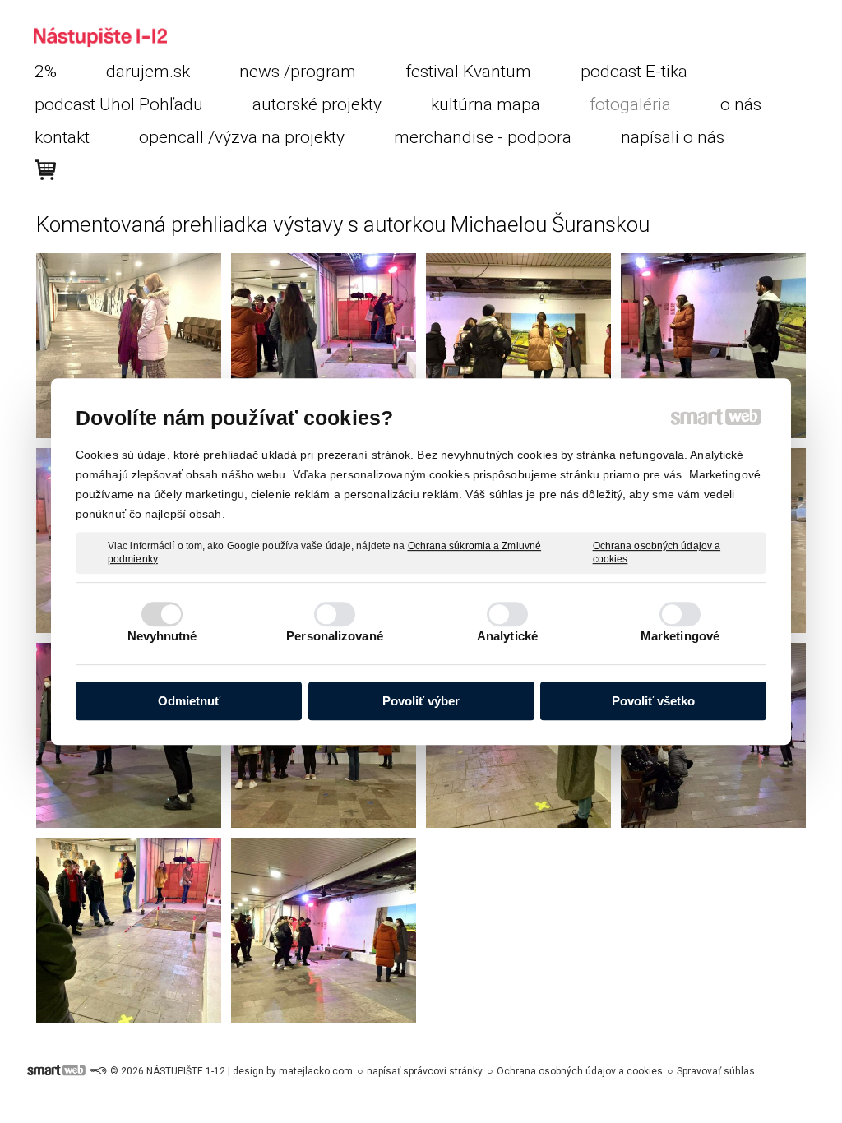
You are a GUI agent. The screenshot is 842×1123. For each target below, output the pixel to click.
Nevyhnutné (162, 636)
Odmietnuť (189, 701)
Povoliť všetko (653, 701)
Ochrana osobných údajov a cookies (657, 552)
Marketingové (680, 636)
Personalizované (334, 636)
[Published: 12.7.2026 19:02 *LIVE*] (98, 1071)
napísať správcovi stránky (425, 1071)
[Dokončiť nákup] (45, 170)
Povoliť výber (421, 701)
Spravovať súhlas (716, 1071)
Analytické (507, 636)
